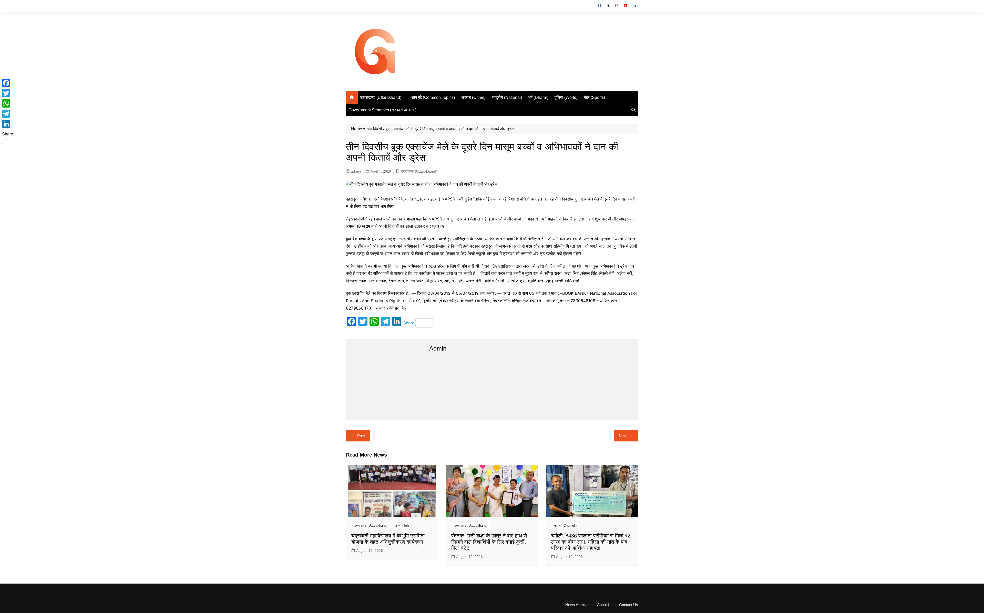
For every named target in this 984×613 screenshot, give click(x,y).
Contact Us (628, 605)
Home (356, 129)
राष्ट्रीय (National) (507, 97)
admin (356, 171)
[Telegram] (7, 114)
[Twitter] (7, 93)
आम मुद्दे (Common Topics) (433, 97)
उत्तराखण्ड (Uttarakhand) (380, 97)
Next (623, 436)
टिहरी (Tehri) (403, 525)
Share (408, 322)
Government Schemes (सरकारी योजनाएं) (382, 110)
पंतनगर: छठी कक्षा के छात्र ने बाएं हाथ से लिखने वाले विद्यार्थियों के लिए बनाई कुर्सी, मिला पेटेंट (489, 542)
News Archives (578, 605)
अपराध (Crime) (473, 97)
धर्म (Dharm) (538, 97)
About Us (605, 605)
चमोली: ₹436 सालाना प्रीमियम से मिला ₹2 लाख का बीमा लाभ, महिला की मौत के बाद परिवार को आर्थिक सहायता (590, 542)
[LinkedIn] (7, 124)
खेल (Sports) (594, 97)
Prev (361, 436)
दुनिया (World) (566, 97)
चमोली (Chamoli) (565, 525)
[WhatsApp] (7, 103)
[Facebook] (7, 83)
